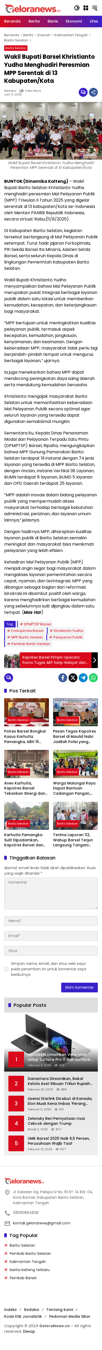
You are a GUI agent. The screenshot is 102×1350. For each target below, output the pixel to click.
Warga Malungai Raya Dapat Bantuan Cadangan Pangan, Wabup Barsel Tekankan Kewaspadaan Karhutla (74, 788)
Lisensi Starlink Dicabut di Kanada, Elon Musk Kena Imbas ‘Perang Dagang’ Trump (60, 1101)
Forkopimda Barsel (27, 630)
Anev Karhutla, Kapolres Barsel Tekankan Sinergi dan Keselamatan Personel (25, 788)
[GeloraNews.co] (33, 8)
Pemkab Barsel (23, 1278)
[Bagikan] (93, 92)
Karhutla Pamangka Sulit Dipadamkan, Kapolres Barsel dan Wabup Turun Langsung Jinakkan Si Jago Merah (24, 840)
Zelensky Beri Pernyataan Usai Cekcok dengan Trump (56, 1121)
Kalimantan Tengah (28, 1261)
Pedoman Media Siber (69, 1316)
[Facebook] (62, 677)
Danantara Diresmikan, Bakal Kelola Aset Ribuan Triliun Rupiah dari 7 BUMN (59, 1081)
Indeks (10, 1309)
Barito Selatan (15, 48)
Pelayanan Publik (67, 637)
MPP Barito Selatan (27, 637)
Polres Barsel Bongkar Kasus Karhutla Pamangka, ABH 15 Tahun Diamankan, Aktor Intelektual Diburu (25, 736)
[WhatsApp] (93, 677)
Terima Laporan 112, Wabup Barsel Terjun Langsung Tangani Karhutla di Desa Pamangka (73, 840)
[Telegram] (83, 677)
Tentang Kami (59, 1309)
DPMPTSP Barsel (37, 624)
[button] (77, 8)
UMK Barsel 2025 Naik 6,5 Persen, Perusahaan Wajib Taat (59, 1141)
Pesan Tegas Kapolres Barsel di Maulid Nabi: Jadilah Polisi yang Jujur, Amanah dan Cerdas (74, 736)
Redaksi (10, 90)
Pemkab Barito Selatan (30, 643)
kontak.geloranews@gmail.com (41, 1223)
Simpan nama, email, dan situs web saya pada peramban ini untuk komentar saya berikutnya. (48, 969)
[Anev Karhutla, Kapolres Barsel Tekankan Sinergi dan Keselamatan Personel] (26, 764)
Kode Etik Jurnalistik (23, 1316)
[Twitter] (73, 677)
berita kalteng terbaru (30, 1269)
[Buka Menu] (86, 8)
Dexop (29, 1331)
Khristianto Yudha (68, 630)
